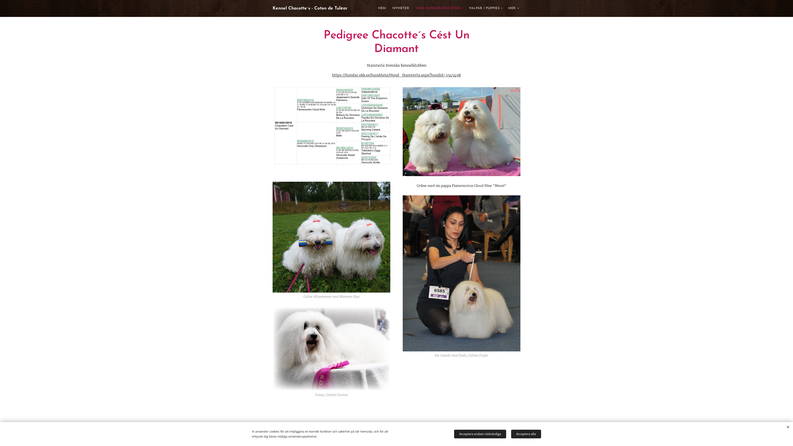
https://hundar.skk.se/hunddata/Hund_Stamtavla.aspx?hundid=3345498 (396, 75)
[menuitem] (383, 8)
